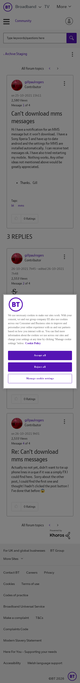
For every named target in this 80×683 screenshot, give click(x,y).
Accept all (40, 355)
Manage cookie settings (40, 378)
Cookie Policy (33, 343)
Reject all (40, 366)
